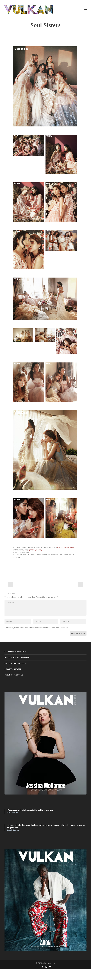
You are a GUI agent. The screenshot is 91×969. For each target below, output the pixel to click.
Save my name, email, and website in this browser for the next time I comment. (37, 628)
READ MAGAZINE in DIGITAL (16, 651)
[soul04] (45, 86)
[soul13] (28, 145)
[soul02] (61, 518)
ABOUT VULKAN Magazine (15, 663)
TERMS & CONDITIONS (14, 675)
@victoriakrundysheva (65, 547)
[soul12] (45, 335)
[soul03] (28, 518)
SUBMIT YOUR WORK (13, 669)
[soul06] (61, 382)
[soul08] (61, 154)
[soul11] (28, 249)
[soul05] (45, 450)
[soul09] (66, 341)
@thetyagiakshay (35, 550)
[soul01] (61, 202)
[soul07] (28, 382)
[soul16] (45, 299)
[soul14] (23, 335)
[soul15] (61, 240)
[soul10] (28, 202)
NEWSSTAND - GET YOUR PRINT (17, 657)
